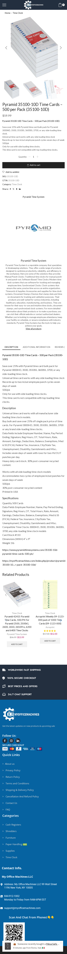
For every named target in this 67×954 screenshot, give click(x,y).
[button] (6, 48)
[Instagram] (11, 740)
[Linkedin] (17, 740)
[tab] (11, 347)
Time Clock (18, 13)
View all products (33, 328)
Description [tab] (11, 347)
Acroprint (50, 627)
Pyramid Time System (17, 634)
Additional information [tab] (36, 347)
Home (7, 13)
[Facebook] (4, 740)
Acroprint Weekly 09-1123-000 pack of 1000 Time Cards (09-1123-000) (50, 620)
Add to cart (35, 165)
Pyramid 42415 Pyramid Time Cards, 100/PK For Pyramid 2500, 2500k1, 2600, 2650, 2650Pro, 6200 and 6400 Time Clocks (16, 623)
